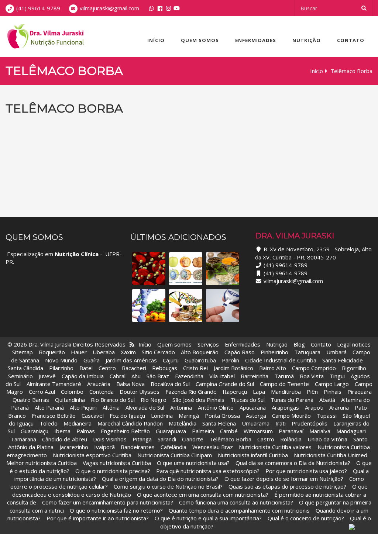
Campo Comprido (314, 368)
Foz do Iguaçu (127, 415)
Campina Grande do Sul (225, 383)
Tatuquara (307, 352)
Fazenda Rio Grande (191, 391)
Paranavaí (291, 431)
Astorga (256, 415)
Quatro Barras (31, 399)
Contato (350, 40)
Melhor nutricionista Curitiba (41, 462)
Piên (312, 391)
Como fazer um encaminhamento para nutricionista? (107, 502)
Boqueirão (52, 352)
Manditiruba (286, 391)
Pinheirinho (274, 352)
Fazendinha (189, 376)
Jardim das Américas (131, 360)
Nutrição (306, 40)
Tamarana (23, 439)
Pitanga (142, 439)
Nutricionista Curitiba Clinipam (174, 455)
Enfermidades (255, 40)
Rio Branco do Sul (113, 399)
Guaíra (91, 360)
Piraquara (359, 391)
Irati (280, 423)
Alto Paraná (49, 407)
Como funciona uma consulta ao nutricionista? (236, 502)
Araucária (98, 383)
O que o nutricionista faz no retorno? (116, 510)
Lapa (259, 391)
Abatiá (327, 399)
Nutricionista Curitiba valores (275, 447)
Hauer (79, 352)
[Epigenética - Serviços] (222, 268)
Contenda (101, 391)
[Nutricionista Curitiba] (45, 36)
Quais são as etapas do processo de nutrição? (287, 486)
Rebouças (164, 368)
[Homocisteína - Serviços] (148, 268)
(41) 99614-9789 (38, 8)
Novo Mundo (61, 360)
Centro (107, 368)
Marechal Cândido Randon (130, 423)
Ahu (136, 376)
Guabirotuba (200, 360)
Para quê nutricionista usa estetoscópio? (208, 471)
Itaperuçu (235, 391)
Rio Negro (153, 399)
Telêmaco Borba (230, 439)
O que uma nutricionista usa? (193, 462)
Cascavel (93, 415)
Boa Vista (312, 376)
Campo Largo (332, 383)
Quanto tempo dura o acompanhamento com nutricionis (239, 510)
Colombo (72, 391)
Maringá (189, 415)
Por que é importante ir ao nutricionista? (98, 518)
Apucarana (253, 407)
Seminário (20, 376)
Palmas (85, 431)
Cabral (118, 376)
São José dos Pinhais (198, 399)
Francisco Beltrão (54, 415)
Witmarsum (258, 431)
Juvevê (47, 376)
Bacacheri (134, 368)
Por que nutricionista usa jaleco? (306, 471)
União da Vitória (328, 439)
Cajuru (171, 360)
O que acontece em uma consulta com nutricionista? (202, 494)
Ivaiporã (105, 447)
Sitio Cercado (158, 352)
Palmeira (203, 431)
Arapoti (314, 407)
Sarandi (167, 439)
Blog (299, 344)
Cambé (229, 431)
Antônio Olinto (216, 407)
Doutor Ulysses (139, 391)
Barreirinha (254, 376)
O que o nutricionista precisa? (112, 471)
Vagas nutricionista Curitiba (117, 462)
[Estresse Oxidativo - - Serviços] (185, 268)
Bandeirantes (138, 447)
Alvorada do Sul (145, 407)
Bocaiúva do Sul (170, 383)
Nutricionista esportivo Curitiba (92, 455)
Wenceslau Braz (212, 447)
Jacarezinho (74, 447)
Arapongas (285, 407)
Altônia (111, 407)
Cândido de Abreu (64, 439)
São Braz (158, 376)
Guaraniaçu (34, 431)
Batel (86, 368)
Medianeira (77, 423)
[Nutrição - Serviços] (185, 305)
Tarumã (284, 376)
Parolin (230, 360)
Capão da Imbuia (83, 376)
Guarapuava (171, 431)
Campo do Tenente (284, 383)
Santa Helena (219, 423)
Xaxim (128, 352)
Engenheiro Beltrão (125, 431)
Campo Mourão (291, 415)
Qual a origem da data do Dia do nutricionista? (160, 478)
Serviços (208, 344)
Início (156, 40)
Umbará (336, 352)
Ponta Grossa (222, 415)
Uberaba (104, 352)
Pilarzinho (61, 368)
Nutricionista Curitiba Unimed (330, 455)
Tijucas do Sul (247, 399)
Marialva (319, 431)
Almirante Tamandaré (54, 383)
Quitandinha (70, 399)
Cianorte (192, 439)
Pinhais (332, 391)
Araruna (339, 407)
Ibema (62, 431)
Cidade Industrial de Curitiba (280, 360)
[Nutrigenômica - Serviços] (148, 305)
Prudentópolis (309, 423)
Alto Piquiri (83, 407)
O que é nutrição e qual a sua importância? (208, 518)
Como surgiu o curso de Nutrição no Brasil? (168, 486)
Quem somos (200, 40)
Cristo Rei (195, 368)
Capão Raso (239, 352)
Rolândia (291, 439)
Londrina (162, 415)
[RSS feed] (131, 344)
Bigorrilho (354, 368)
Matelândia (182, 423)
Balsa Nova (130, 383)
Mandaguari (351, 431)
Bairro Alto (273, 368)
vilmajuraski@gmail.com (109, 8)
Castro (265, 439)
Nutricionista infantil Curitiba (253, 455)
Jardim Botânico (233, 368)
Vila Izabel (222, 376)
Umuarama (255, 423)
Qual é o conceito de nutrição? (306, 518)
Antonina (181, 407)
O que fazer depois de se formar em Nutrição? (283, 478)
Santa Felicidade (342, 360)
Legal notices (354, 344)
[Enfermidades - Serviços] (222, 305)
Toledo (48, 423)
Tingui (337, 376)
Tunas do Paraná (292, 399)
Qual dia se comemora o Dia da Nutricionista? (293, 462)
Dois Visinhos (110, 439)
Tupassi (327, 415)
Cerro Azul (42, 391)
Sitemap (22, 352)
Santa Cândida (25, 368)
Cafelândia (174, 447)
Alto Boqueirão (200, 352)
